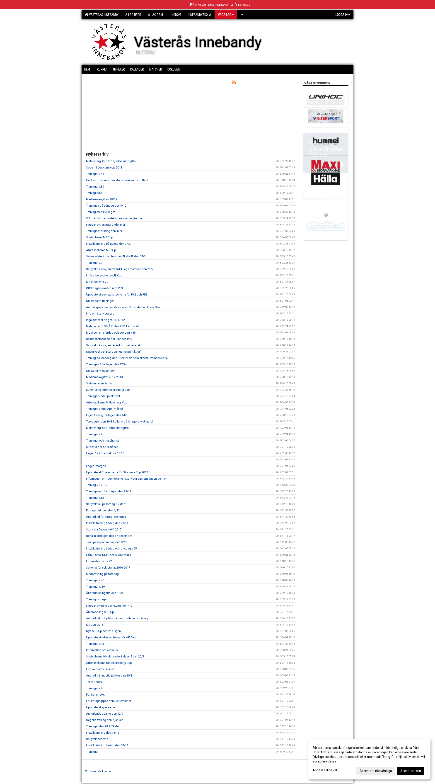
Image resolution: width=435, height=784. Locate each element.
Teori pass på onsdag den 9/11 (106, 542)
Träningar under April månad (104, 408)
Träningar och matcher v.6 (102, 440)
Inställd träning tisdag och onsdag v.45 (111, 548)
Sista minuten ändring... (101, 383)
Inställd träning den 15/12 (102, 732)
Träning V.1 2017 (96, 485)
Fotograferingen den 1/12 (103, 510)
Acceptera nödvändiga (376, 771)
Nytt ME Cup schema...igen (103, 631)
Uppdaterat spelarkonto (102, 707)
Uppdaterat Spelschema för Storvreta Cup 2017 (117, 472)
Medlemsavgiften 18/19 (101, 199)
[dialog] (369, 759)
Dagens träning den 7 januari (104, 720)
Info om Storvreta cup (100, 313)
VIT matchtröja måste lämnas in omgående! (114, 218)
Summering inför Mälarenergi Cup (108, 389)
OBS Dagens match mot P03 (104, 288)
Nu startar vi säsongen (100, 370)
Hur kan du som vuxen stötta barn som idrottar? (117, 180)
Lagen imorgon (96, 466)
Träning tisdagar (96, 599)
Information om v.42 (99, 561)
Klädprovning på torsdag (102, 574)
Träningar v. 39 (95, 586)
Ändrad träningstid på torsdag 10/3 (109, 675)
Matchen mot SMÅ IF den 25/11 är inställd (113, 326)
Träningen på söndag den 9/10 (106, 205)
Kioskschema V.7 (97, 281)
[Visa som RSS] (234, 83)
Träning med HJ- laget (100, 212)
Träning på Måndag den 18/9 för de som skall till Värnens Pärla (127, 358)
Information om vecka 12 (102, 650)
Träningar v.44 (95, 174)
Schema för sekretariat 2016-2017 (108, 567)
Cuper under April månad (102, 447)
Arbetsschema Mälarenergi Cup (106, 402)
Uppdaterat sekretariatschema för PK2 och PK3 (116, 294)
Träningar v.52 (95, 497)
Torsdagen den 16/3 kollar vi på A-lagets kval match (120, 421)
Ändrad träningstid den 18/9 (104, 593)
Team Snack (94, 682)
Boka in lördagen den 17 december (109, 535)
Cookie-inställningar (98, 771)
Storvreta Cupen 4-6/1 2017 (103, 529)
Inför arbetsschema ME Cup (104, 275)
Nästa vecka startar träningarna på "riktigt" (113, 351)
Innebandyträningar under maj (105, 224)
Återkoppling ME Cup (100, 612)
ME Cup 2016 (94, 624)
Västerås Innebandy (103, 15)
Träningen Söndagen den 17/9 (106, 364)
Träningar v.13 (95, 643)
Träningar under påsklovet (103, 396)
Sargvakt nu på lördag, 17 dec (105, 504)
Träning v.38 (94, 193)
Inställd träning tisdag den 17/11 (107, 745)
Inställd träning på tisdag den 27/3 (108, 243)
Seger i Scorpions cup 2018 (104, 167)
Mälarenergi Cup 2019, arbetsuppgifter (111, 161)
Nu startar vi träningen (100, 301)
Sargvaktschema (97, 739)
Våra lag (224, 15)
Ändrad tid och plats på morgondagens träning (117, 618)
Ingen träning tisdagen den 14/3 (107, 415)
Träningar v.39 (95, 186)
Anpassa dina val (325, 770)
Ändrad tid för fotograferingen (106, 516)
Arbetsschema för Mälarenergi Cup (109, 662)
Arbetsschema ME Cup (101, 250)
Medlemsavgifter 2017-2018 (104, 377)
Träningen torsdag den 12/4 (104, 231)
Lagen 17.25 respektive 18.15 (105, 453)
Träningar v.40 (95, 580)
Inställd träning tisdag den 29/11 (107, 523)
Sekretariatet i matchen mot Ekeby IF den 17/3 (116, 256)
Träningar (92, 751)
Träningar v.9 (94, 262)
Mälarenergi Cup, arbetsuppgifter (107, 428)
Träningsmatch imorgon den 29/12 (108, 491)
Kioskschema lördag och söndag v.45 (110, 332)
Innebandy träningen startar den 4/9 (109, 605)
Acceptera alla (410, 771)
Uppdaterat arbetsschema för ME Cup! (111, 637)
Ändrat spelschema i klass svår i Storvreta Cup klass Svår (123, 307)
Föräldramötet (95, 694)
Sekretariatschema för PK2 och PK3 (109, 339)
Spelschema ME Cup (99, 237)
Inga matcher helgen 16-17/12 (105, 320)
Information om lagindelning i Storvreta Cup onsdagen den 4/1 (126, 478)
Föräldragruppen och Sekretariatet (108, 701)
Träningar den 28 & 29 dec (103, 726)
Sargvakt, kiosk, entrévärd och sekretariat (113, 345)
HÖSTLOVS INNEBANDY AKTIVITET (108, 555)
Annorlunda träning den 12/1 (104, 713)
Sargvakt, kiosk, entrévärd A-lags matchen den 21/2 (119, 269)
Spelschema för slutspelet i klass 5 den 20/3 (115, 656)
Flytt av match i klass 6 (100, 669)
